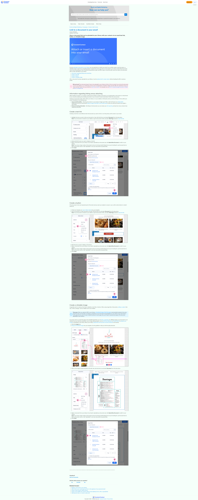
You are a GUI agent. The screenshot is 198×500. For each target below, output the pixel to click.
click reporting (110, 106)
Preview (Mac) (116, 321)
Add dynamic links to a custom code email (81, 493)
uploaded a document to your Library (81, 67)
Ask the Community (74, 477)
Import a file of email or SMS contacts (80, 490)
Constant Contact (103, 498)
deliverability (120, 101)
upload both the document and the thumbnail (103, 322)
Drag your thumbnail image (77, 325)
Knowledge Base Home (92, 2)
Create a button (75, 76)
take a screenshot (105, 319)
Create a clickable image (77, 77)
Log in (195, 2)
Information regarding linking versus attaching (81, 73)
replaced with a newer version (103, 79)
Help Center (105, 2)
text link (93, 87)
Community (100, 2)
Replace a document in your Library (79, 487)
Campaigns (85, 27)
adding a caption (121, 307)
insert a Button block (86, 210)
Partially (78, 482)
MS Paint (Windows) (107, 321)
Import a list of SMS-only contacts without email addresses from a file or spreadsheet (90, 491)
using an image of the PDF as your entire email (97, 103)
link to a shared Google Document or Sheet (118, 87)
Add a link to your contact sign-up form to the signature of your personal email (88, 489)
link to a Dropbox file (78, 88)
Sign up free (189, 2)
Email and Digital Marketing (76, 27)
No (84, 482)
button (97, 87)
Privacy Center (110, 498)
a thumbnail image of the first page (103, 312)
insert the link (121, 118)
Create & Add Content (93, 27)
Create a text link (75, 74)
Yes (72, 482)
